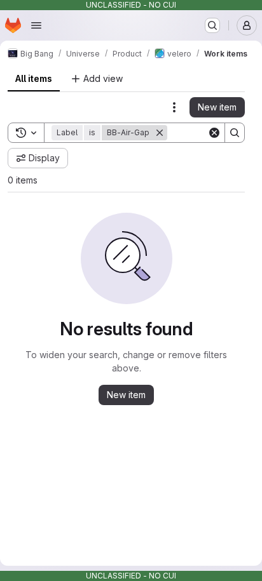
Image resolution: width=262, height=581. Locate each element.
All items (33, 78)
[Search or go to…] (212, 25)
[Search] (234, 133)
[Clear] (214, 132)
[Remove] (159, 132)
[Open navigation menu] (36, 25)
